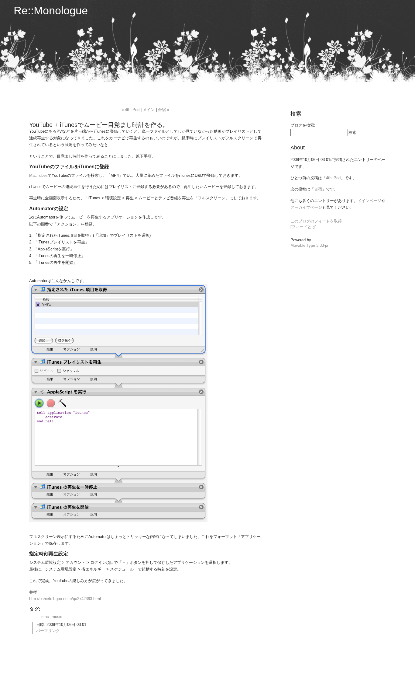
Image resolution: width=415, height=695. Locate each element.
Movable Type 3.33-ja (309, 245)
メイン (149, 109)
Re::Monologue (51, 10)
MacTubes (38, 175)
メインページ (369, 200)
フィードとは (303, 227)
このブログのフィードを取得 (316, 221)
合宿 (318, 189)
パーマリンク (48, 630)
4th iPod (333, 178)
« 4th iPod (130, 109)
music (57, 616)
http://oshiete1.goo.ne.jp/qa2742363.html (65, 598)
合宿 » (163, 109)
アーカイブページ (306, 207)
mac (45, 616)
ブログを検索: (302, 125)
